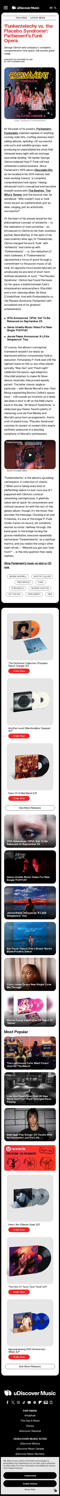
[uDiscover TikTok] (24, 1402)
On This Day (14, 594)
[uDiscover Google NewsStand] (45, 1402)
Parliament (34, 594)
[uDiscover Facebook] (7, 1402)
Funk (40, 582)
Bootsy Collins (42, 577)
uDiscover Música (30, 1443)
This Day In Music (30, 1420)
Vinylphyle (30, 1415)
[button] (30, 643)
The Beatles (36, 190)
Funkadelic (17, 588)
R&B (50, 594)
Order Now (19, 671)
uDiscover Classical (30, 1431)
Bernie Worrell (18, 577)
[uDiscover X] (13, 1402)
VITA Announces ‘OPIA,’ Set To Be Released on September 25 (28, 320)
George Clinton (40, 588)
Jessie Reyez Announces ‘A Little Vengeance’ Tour (28, 338)
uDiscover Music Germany (30, 1454)
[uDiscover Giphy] (51, 1402)
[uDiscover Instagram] (18, 1402)
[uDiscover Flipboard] (40, 1402)
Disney (30, 1426)
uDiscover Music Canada (30, 1448)
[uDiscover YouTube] (29, 1402)
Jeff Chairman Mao (16, 62)
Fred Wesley (24, 582)
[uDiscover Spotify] (34, 1402)
